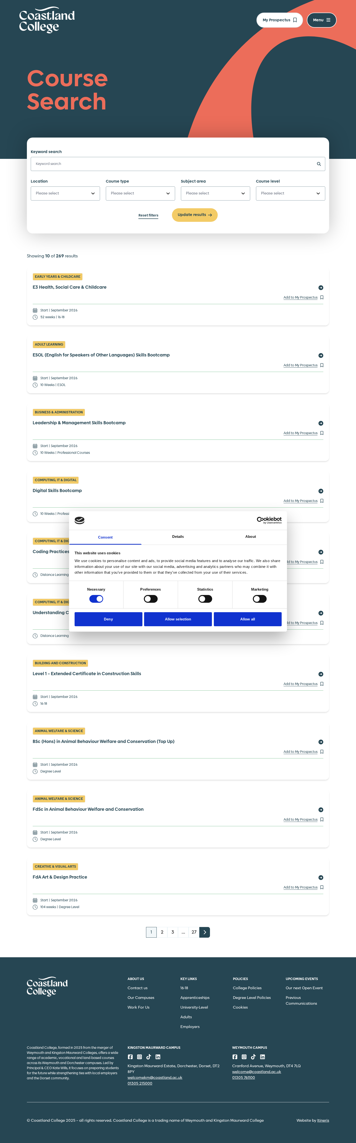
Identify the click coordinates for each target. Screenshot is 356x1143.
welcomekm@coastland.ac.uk (155, 1077)
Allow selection (178, 619)
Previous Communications (301, 1000)
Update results (192, 214)
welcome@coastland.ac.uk (256, 1071)
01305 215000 (140, 1083)
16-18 (184, 988)
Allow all (247, 619)
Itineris (323, 1120)
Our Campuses (141, 997)
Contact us (137, 988)
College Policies (247, 988)
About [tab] (250, 536)
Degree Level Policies (252, 997)
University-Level (194, 1007)
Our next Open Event (304, 988)
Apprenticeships (194, 997)
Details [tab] (178, 536)
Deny (108, 619)
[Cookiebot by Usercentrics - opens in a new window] (260, 520)
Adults (186, 1017)
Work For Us (138, 1007)
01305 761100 (243, 1077)
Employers (190, 1026)
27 (194, 932)
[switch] (151, 599)
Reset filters (148, 215)
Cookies (240, 1007)
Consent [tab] (105, 537)
